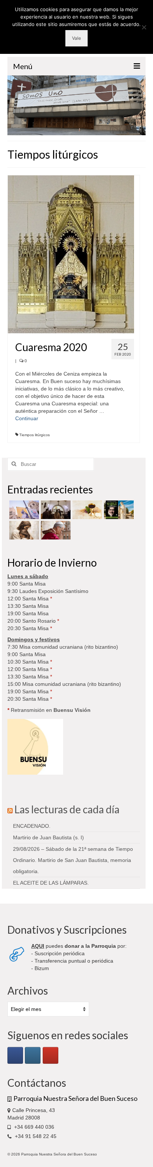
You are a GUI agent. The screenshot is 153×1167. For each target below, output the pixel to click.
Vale (76, 38)
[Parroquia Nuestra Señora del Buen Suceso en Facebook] (15, 1055)
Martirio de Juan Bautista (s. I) (48, 837)
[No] (143, 27)
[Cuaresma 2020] (71, 254)
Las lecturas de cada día (67, 809)
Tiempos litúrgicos (34, 435)
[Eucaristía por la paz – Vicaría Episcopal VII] (86, 509)
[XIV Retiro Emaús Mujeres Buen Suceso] (23, 530)
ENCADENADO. (32, 826)
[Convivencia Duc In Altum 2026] (55, 509)
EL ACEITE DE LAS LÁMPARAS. (51, 883)
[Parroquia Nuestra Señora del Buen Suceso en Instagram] (32, 1055)
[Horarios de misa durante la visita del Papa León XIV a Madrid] (23, 509)
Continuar (26, 418)
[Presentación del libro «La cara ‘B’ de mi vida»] (118, 509)
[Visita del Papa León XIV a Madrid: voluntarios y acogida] (55, 530)
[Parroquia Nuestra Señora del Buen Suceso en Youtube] (50, 1055)
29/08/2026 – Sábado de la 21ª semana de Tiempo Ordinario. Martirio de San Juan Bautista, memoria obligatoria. (73, 860)
